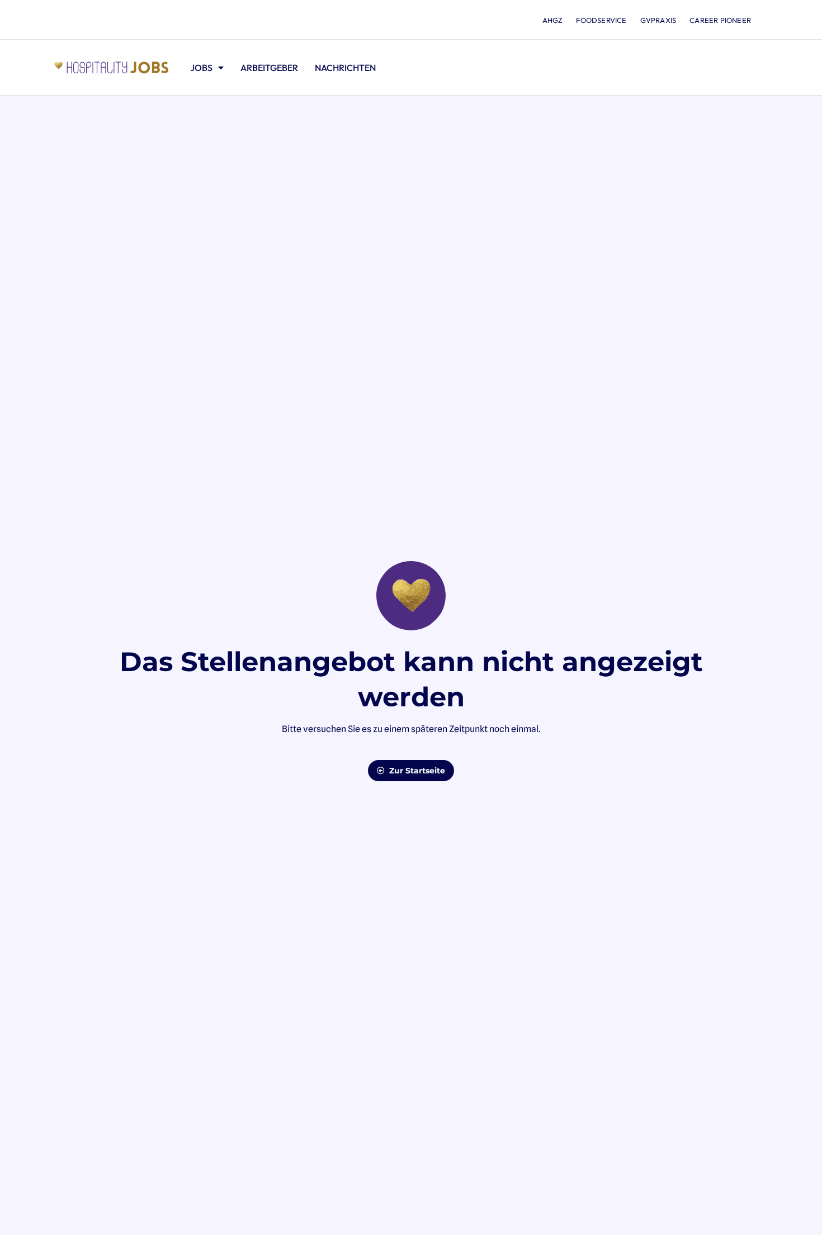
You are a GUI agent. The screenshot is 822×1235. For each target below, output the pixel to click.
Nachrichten (345, 67)
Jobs (201, 67)
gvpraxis (658, 20)
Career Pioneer (720, 20)
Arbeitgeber (269, 67)
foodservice (601, 20)
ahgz (552, 20)
